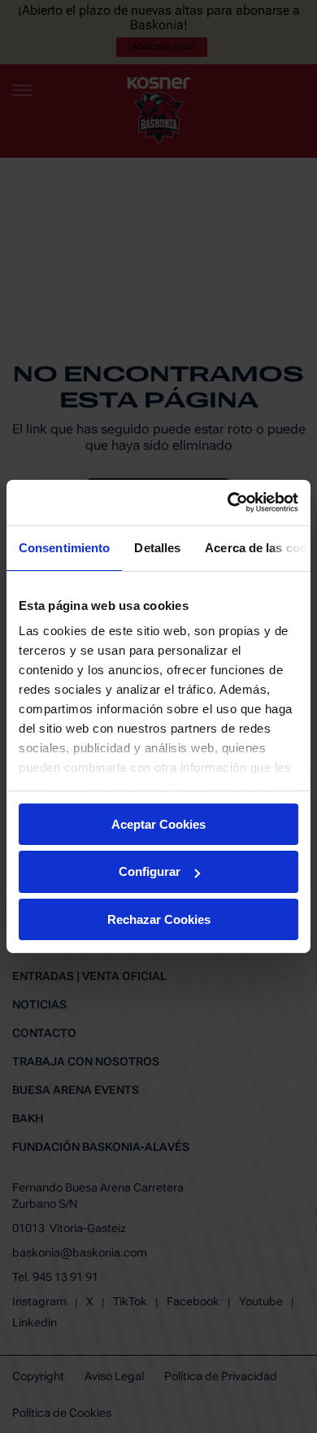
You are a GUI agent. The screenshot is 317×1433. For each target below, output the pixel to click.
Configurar (149, 871)
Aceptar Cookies (158, 823)
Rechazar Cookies (159, 919)
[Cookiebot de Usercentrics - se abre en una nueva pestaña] (228, 502)
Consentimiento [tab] (64, 547)
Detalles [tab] (157, 547)
